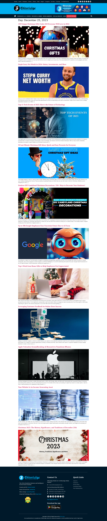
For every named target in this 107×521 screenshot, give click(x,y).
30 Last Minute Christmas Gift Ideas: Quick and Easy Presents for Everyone (47, 145)
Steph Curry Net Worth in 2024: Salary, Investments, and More (42, 64)
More (64, 16)
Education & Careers (37, 16)
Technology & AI (21, 16)
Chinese (34, 1)
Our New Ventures (71, 16)
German (29, 1)
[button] (91, 16)
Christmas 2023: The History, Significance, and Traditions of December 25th (47, 427)
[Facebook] (78, 1)
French (20, 1)
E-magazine (47, 1)
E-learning (58, 1)
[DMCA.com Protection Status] (28, 502)
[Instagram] (86, 1)
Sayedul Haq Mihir (31, 491)
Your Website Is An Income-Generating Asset (35, 387)
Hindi (38, 1)
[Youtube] (90, 1)
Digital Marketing (47, 16)
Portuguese (25, 1)
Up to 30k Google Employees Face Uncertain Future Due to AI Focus (44, 226)
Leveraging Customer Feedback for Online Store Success (39, 306)
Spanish (15, 1)
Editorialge (62, 516)
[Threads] (88, 1)
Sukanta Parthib (31, 487)
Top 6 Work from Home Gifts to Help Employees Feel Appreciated (43, 266)
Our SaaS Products (57, 16)
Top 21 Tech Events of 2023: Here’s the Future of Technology (41, 105)
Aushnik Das (32, 489)
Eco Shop (53, 1)
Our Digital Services (65, 1)
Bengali (42, 1)
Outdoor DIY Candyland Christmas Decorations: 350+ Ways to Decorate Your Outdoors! (51, 185)
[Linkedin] (84, 1)
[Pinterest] (82, 1)
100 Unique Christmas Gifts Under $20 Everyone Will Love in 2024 (43, 24)
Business (29, 16)
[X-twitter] (80, 1)
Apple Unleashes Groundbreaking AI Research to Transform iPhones (44, 347)
